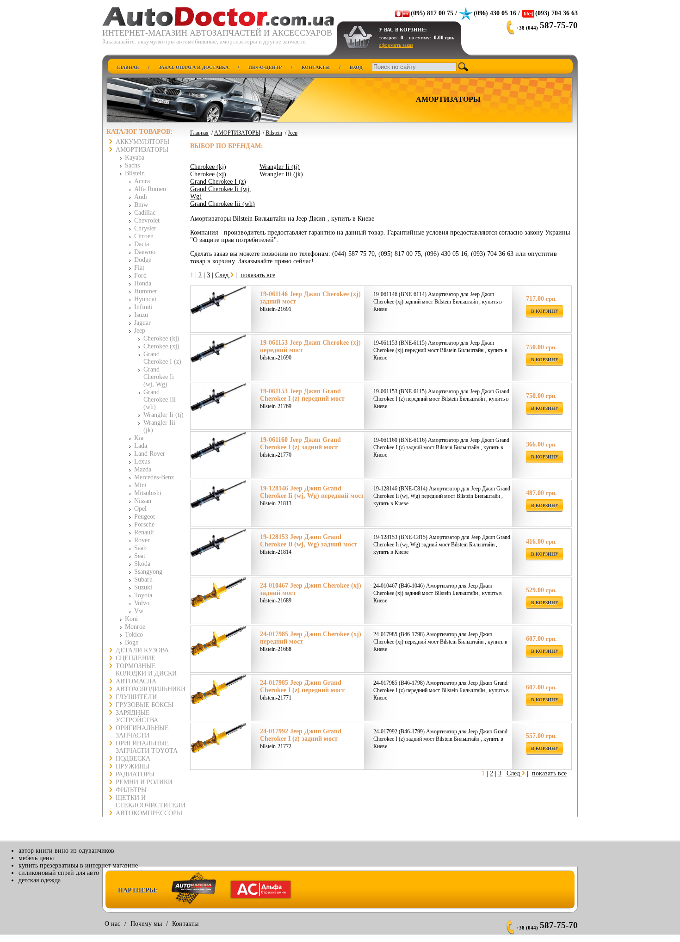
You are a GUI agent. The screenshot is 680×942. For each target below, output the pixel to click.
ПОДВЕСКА (133, 758)
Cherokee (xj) (161, 346)
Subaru (143, 579)
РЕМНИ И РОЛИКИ (144, 782)
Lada (140, 445)
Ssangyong (148, 571)
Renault (144, 532)
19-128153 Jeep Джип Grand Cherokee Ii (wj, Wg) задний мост (308, 540)
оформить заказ (396, 45)
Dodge (142, 259)
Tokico (134, 634)
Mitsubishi (147, 493)
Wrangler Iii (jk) (281, 174)
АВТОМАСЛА (136, 681)
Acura (142, 181)
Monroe (135, 626)
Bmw (141, 204)
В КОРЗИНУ (544, 311)
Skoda (142, 563)
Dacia (141, 244)
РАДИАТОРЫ (135, 774)
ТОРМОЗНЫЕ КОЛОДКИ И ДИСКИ (146, 670)
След (222, 275)
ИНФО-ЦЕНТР (265, 67)
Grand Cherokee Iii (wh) (159, 399)
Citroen (144, 236)
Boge (131, 642)
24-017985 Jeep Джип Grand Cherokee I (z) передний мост (302, 686)
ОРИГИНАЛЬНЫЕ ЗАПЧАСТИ (142, 732)
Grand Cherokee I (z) (162, 358)
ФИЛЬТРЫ (131, 790)
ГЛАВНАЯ (128, 67)
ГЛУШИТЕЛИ (136, 697)
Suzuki (143, 587)
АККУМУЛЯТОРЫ (142, 141)
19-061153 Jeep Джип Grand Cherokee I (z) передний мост (302, 395)
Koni (131, 618)
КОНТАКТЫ (316, 67)
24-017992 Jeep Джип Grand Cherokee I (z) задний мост (300, 735)
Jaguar (142, 322)
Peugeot (144, 516)
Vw (138, 610)
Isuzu (141, 314)
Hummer (145, 291)
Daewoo (144, 251)
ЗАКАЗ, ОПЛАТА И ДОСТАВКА (194, 67)
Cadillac (144, 212)
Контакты (185, 923)
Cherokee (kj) (161, 338)
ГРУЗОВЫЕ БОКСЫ (144, 704)
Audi (140, 196)
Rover (142, 540)
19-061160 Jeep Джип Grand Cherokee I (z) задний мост (300, 443)
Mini (140, 485)
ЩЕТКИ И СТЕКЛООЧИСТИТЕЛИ (150, 801)
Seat (139, 555)
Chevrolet (147, 220)
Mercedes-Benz (154, 477)
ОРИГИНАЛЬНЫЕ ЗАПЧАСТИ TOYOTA (147, 747)
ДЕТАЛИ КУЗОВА (142, 650)
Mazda (142, 469)
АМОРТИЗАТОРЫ (142, 149)
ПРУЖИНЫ (132, 766)
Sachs (132, 165)
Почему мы (146, 923)
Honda (142, 283)
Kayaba (134, 157)
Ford (140, 275)
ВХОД (356, 67)
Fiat (139, 267)
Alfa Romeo (150, 189)
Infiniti (143, 307)
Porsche (144, 524)
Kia (138, 437)
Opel (140, 508)
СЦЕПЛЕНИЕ (135, 658)
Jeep (139, 330)
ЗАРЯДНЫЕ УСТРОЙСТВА (137, 716)
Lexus (142, 461)
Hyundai (145, 299)
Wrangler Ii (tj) (163, 414)
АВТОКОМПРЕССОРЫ (149, 813)
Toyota (143, 595)
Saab (140, 548)
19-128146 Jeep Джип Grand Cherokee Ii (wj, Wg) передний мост (312, 492)
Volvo (141, 603)
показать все (258, 275)
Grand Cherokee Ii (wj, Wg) (158, 377)
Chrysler (145, 228)
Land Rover (149, 453)
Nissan (142, 500)
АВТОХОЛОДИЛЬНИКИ (150, 689)
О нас (112, 923)
